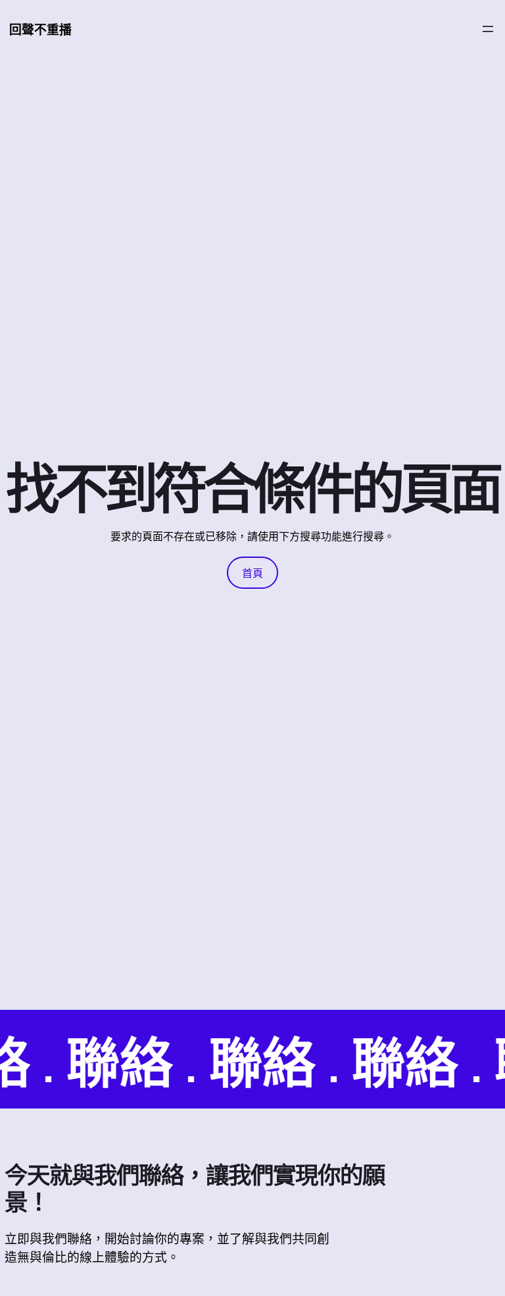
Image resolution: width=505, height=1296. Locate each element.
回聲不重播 (40, 29)
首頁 (252, 573)
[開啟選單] (488, 29)
